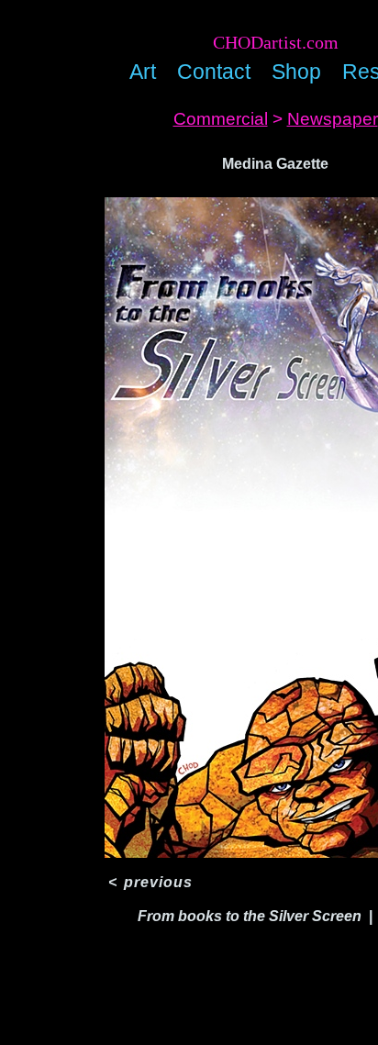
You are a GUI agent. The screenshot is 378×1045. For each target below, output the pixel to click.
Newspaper (332, 118)
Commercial (220, 118)
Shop (296, 71)
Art (142, 71)
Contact (213, 71)
